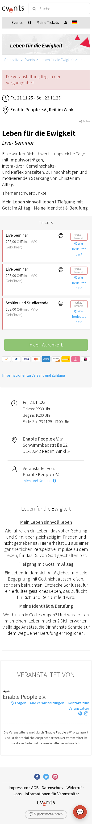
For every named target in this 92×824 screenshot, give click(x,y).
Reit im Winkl (54, 451)
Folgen (20, 702)
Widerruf (74, 787)
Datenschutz (53, 787)
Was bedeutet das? (79, 248)
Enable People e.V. (25, 696)
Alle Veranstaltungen (47, 702)
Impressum (18, 787)
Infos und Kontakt (38, 480)
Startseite (11, 59)
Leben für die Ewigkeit (57, 59)
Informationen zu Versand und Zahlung (33, 375)
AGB (35, 787)
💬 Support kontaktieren (46, 814)
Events (30, 59)
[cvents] (13, 8)
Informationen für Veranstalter (52, 793)
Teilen (86, 121)
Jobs (17, 793)
